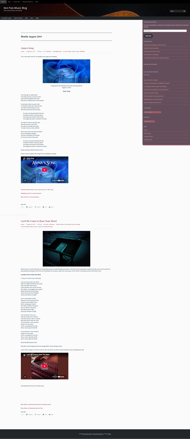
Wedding (82, 51)
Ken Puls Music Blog (15, 8)
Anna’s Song (27, 48)
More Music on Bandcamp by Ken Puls (32, 408)
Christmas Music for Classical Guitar (154, 96)
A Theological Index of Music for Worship (155, 86)
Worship (78, 224)
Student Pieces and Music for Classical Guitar (156, 89)
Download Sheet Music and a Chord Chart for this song (37, 189)
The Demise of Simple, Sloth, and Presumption (156, 58)
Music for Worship (18, 18)
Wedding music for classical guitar (31, 193)
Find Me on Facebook (150, 64)
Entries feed (147, 133)
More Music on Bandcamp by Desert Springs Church (36, 404)
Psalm (26, 18)
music (77, 51)
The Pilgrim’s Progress (6, 18)
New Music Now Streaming (151, 48)
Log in (145, 130)
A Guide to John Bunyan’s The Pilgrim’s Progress (157, 83)
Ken (23, 51)
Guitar (31, 18)
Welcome (3, 1)
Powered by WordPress (98, 433)
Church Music (67, 51)
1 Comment (48, 51)
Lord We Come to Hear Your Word (39, 221)
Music (9, 1)
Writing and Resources (28, 1)
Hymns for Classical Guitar (151, 93)
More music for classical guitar (30, 197)
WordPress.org (148, 139)
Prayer (73, 224)
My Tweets (147, 74)
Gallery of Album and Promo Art (152, 102)
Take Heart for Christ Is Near (152, 51)
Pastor (35, 226)
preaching (45, 226)
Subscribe (148, 36)
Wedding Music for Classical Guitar (153, 99)
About (36, 1)
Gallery (37, 18)
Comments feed (148, 136)
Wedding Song (57, 51)
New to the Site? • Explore (151, 80)
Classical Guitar (16, 1)
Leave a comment (50, 224)
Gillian (109, 433)
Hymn (58, 224)
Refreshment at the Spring (151, 54)
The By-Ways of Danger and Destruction (155, 45)
